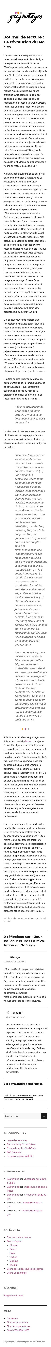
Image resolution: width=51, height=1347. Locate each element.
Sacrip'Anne (13, 1178)
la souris (12, 918)
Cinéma (14, 1245)
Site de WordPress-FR (18, 1330)
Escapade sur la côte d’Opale (21, 1148)
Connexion (12, 1318)
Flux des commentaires (18, 1326)
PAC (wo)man (14, 1152)
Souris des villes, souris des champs (25, 1268)
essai (43, 918)
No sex (28, 741)
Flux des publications (17, 1322)
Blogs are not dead (13, 1295)
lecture (7, 921)
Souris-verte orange (17, 1272)
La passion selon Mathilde (20, 1156)
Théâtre (13, 1264)
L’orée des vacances (17, 1140)
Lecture (35, 918)
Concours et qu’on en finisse (21, 1144)
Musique (14, 1260)
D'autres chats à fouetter (19, 1237)
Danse (13, 1249)
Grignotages (9, 1341)
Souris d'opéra (14, 1241)
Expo (12, 1253)
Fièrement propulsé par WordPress (31, 1341)
